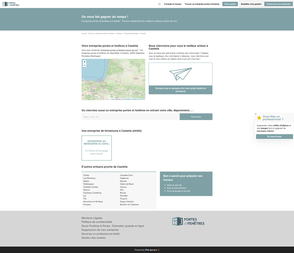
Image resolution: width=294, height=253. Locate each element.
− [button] (84, 65)
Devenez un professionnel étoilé (101, 234)
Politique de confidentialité (97, 222)
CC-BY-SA (142, 99)
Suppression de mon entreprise (100, 230)
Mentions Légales (92, 218)
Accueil (84, 33)
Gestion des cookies (94, 237)
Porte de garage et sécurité (178, 190)
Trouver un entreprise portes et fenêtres (101, 33)
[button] (172, 4)
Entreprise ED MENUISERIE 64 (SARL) (96, 142)
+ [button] (84, 61)
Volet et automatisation (176, 187)
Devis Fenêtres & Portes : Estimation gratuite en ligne (113, 226)
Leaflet (112, 99)
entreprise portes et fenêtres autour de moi (119, 50)
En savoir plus (274, 136)
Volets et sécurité (174, 185)
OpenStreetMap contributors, (130, 99)
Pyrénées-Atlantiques (131, 33)
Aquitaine (119, 33)
